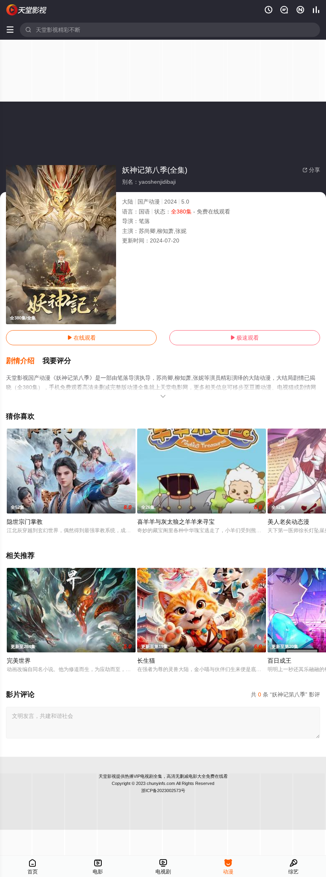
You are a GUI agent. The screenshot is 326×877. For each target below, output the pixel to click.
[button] (24, 361)
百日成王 (279, 660)
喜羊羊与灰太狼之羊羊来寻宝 (176, 521)
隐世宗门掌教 (25, 521)
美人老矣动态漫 (288, 521)
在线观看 (81, 338)
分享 (311, 170)
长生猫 (146, 660)
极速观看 (244, 338)
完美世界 (19, 660)
